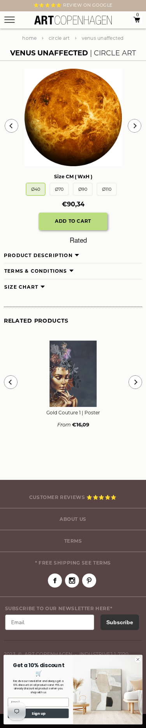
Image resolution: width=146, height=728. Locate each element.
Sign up (38, 713)
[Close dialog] (138, 659)
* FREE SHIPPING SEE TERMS (73, 563)
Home (29, 38)
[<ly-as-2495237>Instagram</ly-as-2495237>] (72, 581)
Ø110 (106, 189)
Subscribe (119, 622)
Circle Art (59, 38)
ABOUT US (73, 519)
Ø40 (35, 189)
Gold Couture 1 (73, 412)
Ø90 (82, 189)
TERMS (73, 541)
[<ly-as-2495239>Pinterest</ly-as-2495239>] (89, 581)
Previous (11, 126)
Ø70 (59, 189)
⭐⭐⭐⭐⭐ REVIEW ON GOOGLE (73, 5)
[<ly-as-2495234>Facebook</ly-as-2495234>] (55, 581)
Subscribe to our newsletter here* (59, 608)
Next (8, 7)
